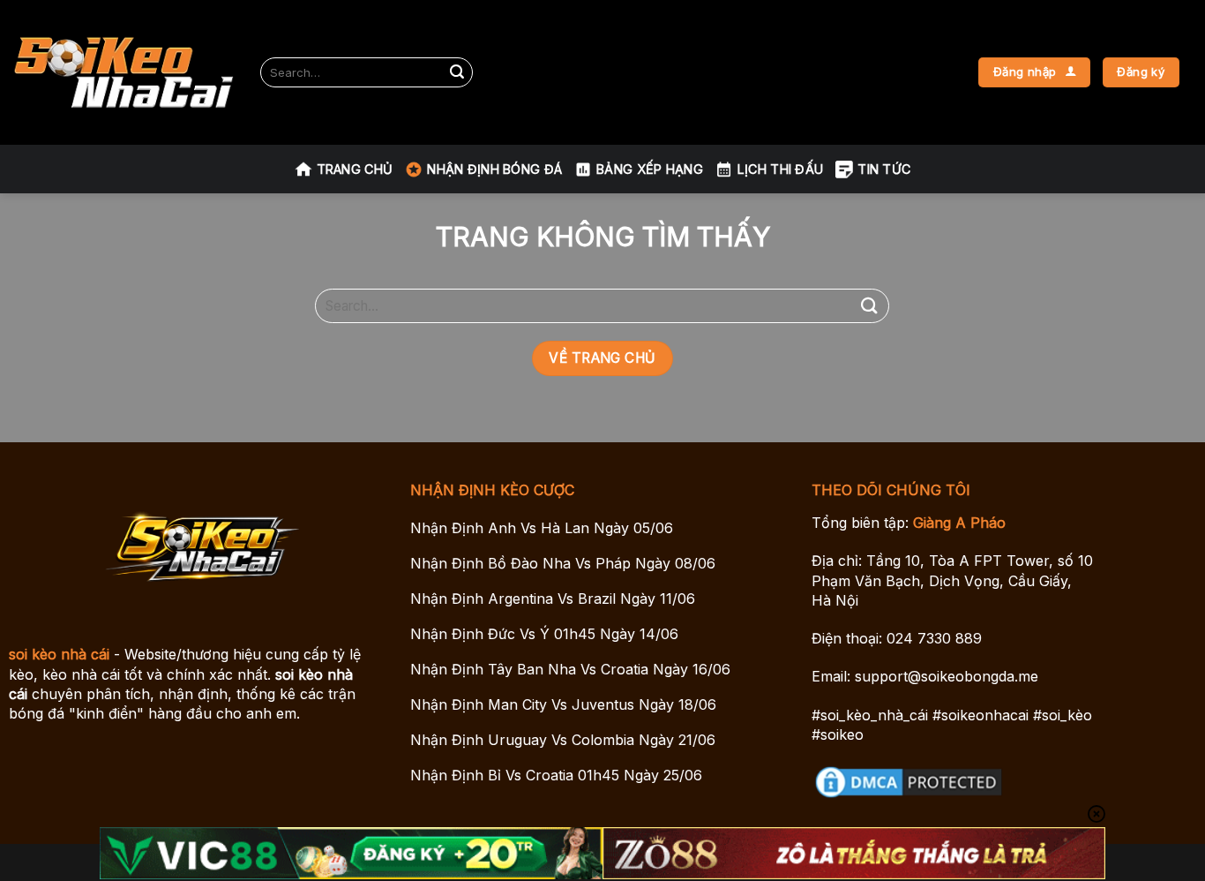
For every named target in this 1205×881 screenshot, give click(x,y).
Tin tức (883, 169)
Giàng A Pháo (959, 522)
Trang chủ (355, 169)
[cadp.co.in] (123, 73)
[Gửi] (457, 72)
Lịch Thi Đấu (780, 169)
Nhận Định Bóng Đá (494, 169)
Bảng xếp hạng (649, 169)
